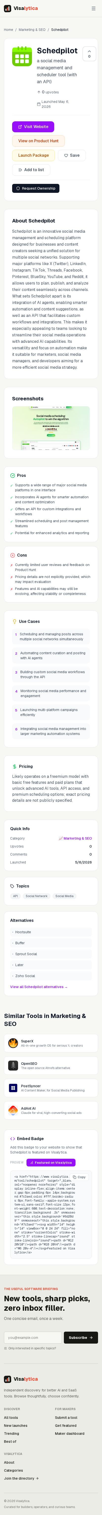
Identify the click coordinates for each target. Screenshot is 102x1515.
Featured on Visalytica (53, 1162)
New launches (15, 1425)
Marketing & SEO (32, 29)
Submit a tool (66, 1417)
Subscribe (78, 1337)
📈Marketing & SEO (75, 838)
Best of (10, 1441)
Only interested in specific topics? (32, 1348)
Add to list (34, 169)
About (9, 1462)
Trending (11, 1433)
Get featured (65, 1425)
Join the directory (19, 1478)
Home (8, 29)
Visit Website (36, 126)
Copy (82, 1177)
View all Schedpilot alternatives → (39, 987)
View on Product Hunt (38, 141)
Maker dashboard (69, 1433)
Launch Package (33, 155)
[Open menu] (93, 8)
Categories (13, 1470)
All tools (11, 1417)
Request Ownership (38, 188)
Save (74, 155)
